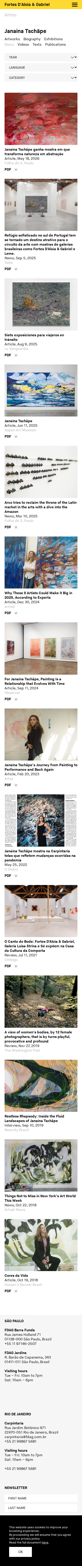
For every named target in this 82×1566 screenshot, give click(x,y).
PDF (8, 169)
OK (20, 1552)
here (45, 1542)
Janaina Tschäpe (25, 31)
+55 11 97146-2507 (20, 1344)
